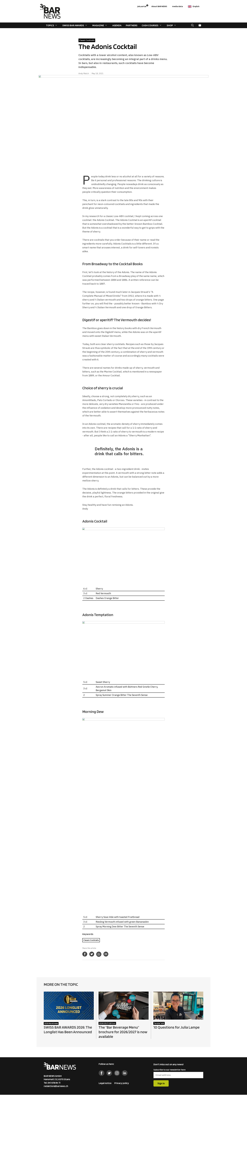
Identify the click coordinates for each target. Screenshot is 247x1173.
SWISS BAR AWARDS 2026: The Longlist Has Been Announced (68, 1029)
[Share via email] (105, 954)
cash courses (150, 25)
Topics (50, 25)
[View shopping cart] (199, 25)
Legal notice (105, 1083)
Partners (131, 25)
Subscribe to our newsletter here (169, 1069)
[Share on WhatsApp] (98, 954)
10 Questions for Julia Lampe (176, 1027)
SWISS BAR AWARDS (73, 25)
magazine (98, 25)
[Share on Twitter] (91, 954)
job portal (142, 6)
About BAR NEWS (159, 6)
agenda (116, 25)
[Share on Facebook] (84, 954)
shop (170, 25)
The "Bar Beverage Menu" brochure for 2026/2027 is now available (123, 1032)
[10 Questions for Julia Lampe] (178, 1017)
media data (177, 6)
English (196, 6)
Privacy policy (121, 1083)
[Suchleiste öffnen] (192, 25)
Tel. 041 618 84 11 (52, 1082)
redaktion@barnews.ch (56, 1086)
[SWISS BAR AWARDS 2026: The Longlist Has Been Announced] (69, 1018)
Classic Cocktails (91, 940)
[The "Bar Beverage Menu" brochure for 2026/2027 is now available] (123, 1017)
